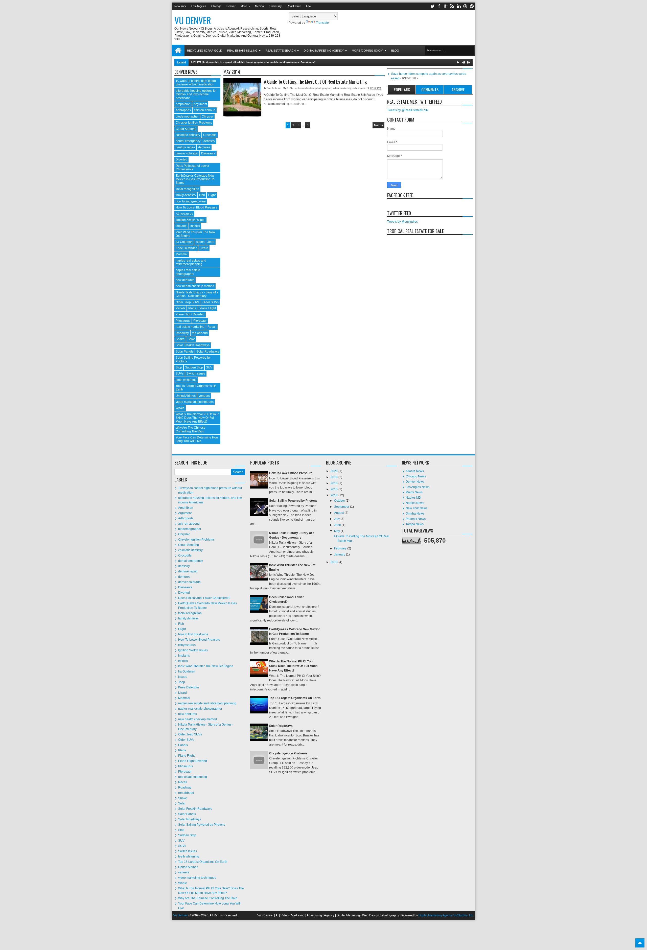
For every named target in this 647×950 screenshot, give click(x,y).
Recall (211, 327)
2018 (334, 477)
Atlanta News (415, 471)
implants (181, 226)
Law (308, 6)
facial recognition (187, 189)
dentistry (209, 141)
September (342, 506)
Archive (458, 89)
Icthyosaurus (184, 213)
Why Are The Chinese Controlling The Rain (190, 429)
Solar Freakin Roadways (193, 345)
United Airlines (186, 396)
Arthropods (183, 110)
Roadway (182, 333)
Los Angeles (198, 6)
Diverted (181, 159)
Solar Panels (184, 351)
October (340, 500)
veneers (204, 396)
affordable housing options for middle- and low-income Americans (196, 94)
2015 (334, 489)
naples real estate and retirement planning (191, 262)
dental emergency (188, 141)
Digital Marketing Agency (324, 50)
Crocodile (210, 135)
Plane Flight (207, 308)
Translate (322, 23)
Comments (429, 89)
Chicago (216, 6)
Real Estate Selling (242, 50)
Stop (179, 367)
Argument (200, 104)
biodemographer (187, 116)
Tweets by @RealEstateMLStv (407, 110)
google (445, 6)
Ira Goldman (184, 242)
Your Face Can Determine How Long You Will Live (197, 439)
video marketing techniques (349, 88)
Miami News (414, 492)
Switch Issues (196, 373)
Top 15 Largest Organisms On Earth (202, 862)
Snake (180, 339)
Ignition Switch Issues (190, 220)
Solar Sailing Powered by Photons (201, 824)
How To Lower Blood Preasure (197, 207)
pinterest (472, 6)
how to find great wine (191, 201)
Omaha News (415, 513)
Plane (192, 308)
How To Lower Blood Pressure (290, 473)
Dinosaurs (208, 153)
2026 (334, 471)
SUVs (179, 373)
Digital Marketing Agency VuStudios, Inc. (446, 915)
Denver (231, 6)
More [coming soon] (367, 50)
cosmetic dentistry (188, 135)
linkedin (458, 6)
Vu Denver (192, 20)
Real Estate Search (281, 50)
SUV (209, 367)
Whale (180, 408)
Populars (402, 89)
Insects (195, 226)
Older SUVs (210, 302)
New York (180, 6)
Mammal (182, 254)
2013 (334, 562)
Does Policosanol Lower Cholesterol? (192, 167)
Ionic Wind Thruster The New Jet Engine (205, 666)
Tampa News (415, 524)
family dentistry (186, 195)
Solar (191, 339)
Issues (200, 242)
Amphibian (183, 104)
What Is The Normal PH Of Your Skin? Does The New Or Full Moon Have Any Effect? (197, 417)
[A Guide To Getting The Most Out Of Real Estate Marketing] (242, 97)
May (337, 531)
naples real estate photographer (312, 88)
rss (452, 6)
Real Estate (294, 6)
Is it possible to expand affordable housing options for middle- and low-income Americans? (259, 62)
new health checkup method (195, 286)
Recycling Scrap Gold (204, 50)
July (337, 519)
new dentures (185, 280)
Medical (259, 6)
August (339, 513)
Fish (202, 195)
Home (178, 50)
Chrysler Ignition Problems (194, 122)
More (244, 6)
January (340, 554)
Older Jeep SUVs (187, 302)
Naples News (415, 503)
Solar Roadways (207, 351)
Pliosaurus (183, 320)
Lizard (204, 248)
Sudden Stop (194, 367)
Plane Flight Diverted (190, 314)
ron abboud (200, 333)
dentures (204, 147)
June (338, 525)
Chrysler (207, 116)
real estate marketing (190, 327)
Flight (212, 195)
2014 (334, 495)
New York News (416, 508)
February (340, 548)
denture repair (185, 147)
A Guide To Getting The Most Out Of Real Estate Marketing (315, 81)
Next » (378, 125)
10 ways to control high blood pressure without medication (196, 82)
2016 (334, 483)
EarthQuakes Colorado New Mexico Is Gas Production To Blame (195, 179)
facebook (439, 6)
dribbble (465, 6)
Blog (395, 50)
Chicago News (416, 476)
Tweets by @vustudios (402, 221)
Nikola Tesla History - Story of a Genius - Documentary (197, 294)
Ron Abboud (274, 88)
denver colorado (187, 153)
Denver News (415, 481)
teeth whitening (186, 380)
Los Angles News (417, 487)
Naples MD (413, 497)
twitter (432, 6)
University (275, 6)
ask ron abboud (204, 110)
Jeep (210, 242)
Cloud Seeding (186, 129)
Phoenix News (416, 519)
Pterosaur (200, 320)
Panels (180, 308)
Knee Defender (186, 248)
